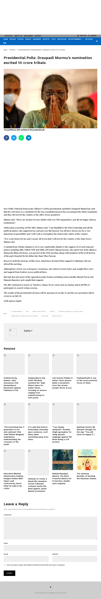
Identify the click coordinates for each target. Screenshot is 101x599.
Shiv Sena (45, 316)
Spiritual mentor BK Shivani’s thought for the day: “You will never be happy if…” (86, 431)
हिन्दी (4, 43)
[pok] (14, 364)
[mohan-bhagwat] (14, 413)
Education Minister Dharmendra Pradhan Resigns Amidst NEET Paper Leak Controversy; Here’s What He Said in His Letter (13, 481)
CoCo (27, 330)
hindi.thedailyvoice (39, 311)
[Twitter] (50, 587)
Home (5, 39)
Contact (38, 36)
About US (18, 36)
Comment (8, 515)
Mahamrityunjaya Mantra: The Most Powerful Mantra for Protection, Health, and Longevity (61, 479)
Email (6, 554)
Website (55, 554)
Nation (13, 39)
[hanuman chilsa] (87, 459)
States (20, 39)
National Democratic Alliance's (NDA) (71, 311)
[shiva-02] (38, 413)
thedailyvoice (57, 316)
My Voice (89, 39)
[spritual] (87, 413)
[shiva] (87, 364)
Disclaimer (28, 36)
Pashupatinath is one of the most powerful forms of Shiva (87, 380)
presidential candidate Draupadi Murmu (25, 316)
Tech (53, 39)
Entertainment (75, 39)
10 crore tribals (17, 311)
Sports (46, 39)
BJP (28, 311)
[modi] (62, 413)
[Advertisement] (50, 17)
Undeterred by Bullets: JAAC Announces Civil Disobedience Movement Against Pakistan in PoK (12, 384)
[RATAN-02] (62, 364)
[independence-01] (38, 364)
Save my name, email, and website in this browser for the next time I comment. (36, 565)
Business (37, 39)
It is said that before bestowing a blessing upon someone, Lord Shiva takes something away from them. (38, 433)
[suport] (38, 462)
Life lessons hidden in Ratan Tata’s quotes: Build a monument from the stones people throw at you (62, 383)
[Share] (6, 138)
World (28, 39)
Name (6, 543)
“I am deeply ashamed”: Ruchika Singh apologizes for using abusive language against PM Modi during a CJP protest (62, 434)
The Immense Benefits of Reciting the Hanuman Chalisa (86, 476)
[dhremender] (14, 459)
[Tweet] (14, 138)
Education (61, 39)
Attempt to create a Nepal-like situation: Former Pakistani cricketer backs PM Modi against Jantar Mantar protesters (37, 485)
